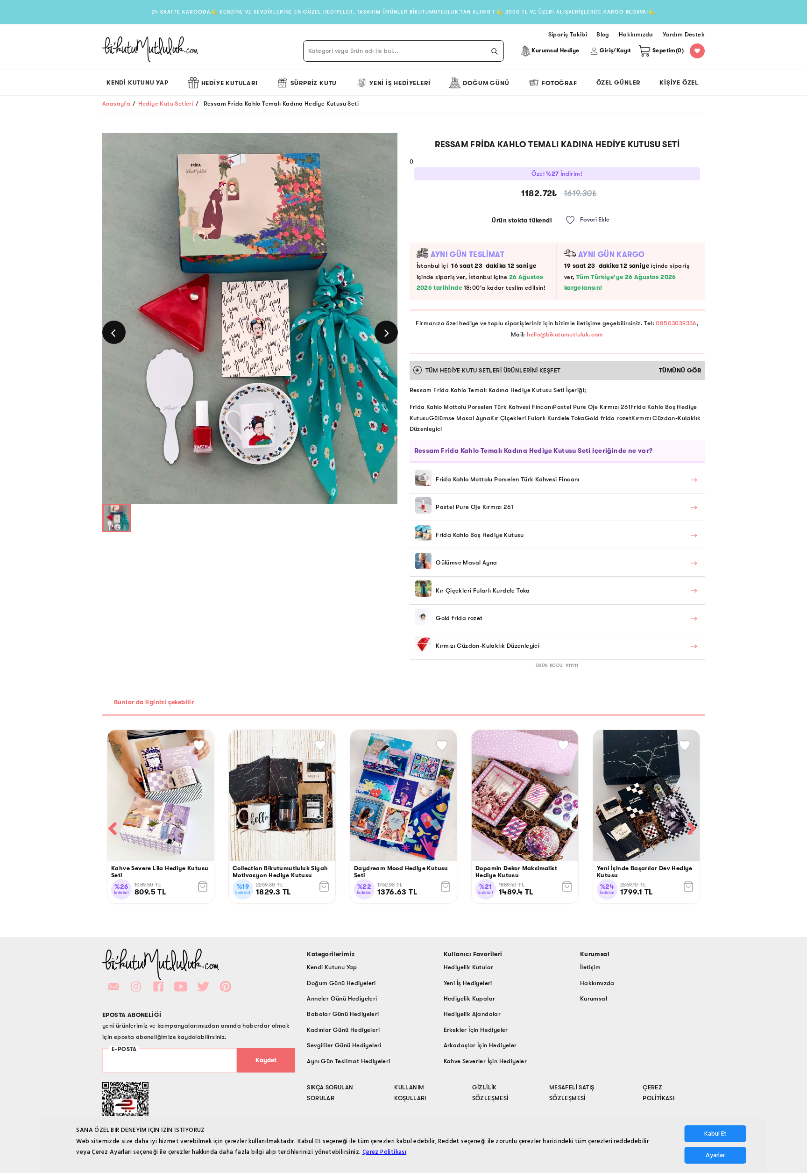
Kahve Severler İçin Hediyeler (485, 1061)
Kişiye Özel (679, 82)
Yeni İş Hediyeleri (399, 82)
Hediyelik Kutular (469, 967)
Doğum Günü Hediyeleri (341, 983)
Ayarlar (715, 1155)
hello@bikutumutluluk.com (565, 334)
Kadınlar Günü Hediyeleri (343, 1029)
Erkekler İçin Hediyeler (476, 1029)
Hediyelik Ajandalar (472, 1013)
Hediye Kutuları (229, 82)
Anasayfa (116, 103)
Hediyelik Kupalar (470, 998)
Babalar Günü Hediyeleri (343, 1013)
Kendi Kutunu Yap (137, 82)
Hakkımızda (597, 983)
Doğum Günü (486, 82)
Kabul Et (715, 1134)
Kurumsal (593, 998)
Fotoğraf (559, 82)
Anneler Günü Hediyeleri (342, 998)
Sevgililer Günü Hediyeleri (344, 1045)
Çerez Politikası (384, 1152)
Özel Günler (618, 82)
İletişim (590, 967)
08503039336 (676, 323)
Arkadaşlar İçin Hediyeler (480, 1045)
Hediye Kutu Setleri (166, 103)
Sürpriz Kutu (313, 82)
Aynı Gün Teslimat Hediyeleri (348, 1061)
